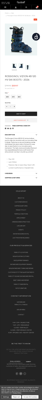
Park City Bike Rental (21, 284)
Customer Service (21, 202)
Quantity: (8, 102)
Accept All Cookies (30, 397)
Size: (6, 93)
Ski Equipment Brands (21, 260)
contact (21, 314)
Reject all (16, 397)
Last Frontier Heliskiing (21, 238)
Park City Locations (21, 252)
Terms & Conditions (21, 214)
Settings (6, 397)
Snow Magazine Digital (21, 234)
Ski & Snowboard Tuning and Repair (21, 268)
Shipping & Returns (21, 206)
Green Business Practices (21, 222)
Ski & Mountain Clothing (21, 256)
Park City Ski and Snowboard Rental (21, 276)
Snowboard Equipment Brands (21, 264)
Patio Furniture (21, 288)
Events (21, 230)
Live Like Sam (21, 226)
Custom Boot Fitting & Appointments (21, 272)
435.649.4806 (21, 309)
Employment (21, 218)
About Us (21, 198)
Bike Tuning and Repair (21, 280)
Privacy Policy (21, 210)
